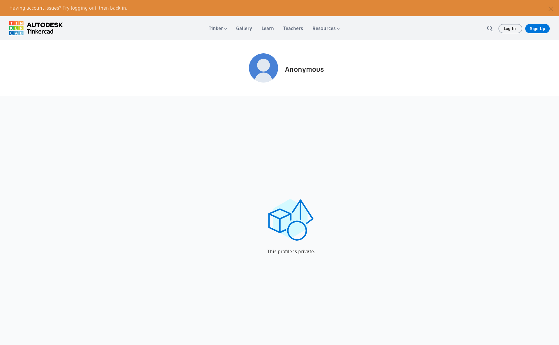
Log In (510, 28)
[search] (489, 28)
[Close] (550, 8)
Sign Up (537, 28)
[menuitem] (217, 28)
